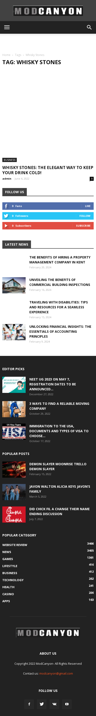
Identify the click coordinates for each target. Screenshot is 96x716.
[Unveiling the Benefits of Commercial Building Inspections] (14, 285)
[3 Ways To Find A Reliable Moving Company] (14, 409)
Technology (13, 580)
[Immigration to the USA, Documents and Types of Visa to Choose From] (14, 432)
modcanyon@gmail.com (56, 673)
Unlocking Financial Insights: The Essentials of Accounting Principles (60, 331)
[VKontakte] (54, 704)
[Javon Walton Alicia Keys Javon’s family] (14, 492)
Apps (6, 601)
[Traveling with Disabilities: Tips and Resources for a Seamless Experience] (14, 311)
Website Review (14, 545)
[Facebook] (29, 704)
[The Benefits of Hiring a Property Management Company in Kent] (14, 266)
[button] (89, 27)
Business (9, 160)
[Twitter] (41, 704)
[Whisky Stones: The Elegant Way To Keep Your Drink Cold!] (48, 116)
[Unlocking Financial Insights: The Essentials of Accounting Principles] (14, 332)
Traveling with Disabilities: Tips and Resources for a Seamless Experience (58, 307)
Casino (8, 594)
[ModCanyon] (48, 11)
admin (6, 178)
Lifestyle (9, 566)
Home (6, 55)
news (6, 552)
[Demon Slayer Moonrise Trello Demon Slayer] (14, 469)
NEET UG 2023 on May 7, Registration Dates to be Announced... (52, 384)
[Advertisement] (48, 42)
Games (7, 559)
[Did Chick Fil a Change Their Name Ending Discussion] (14, 514)
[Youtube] (67, 704)
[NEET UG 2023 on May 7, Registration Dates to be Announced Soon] (14, 385)
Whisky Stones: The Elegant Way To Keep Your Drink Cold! (47, 170)
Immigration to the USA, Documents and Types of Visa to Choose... (59, 431)
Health (8, 587)
